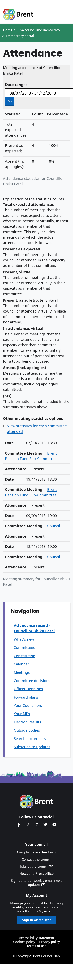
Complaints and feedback (36, 852)
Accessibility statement (36, 938)
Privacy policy (49, 942)
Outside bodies (27, 730)
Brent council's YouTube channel (54, 825)
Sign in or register (36, 920)
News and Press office (36, 873)
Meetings (22, 672)
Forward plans (26, 697)
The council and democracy (39, 30)
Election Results (27, 722)
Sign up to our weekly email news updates (36, 883)
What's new (24, 639)
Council (53, 525)
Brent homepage (36, 801)
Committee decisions (32, 680)
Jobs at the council (34, 866)
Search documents (30, 738)
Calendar (21, 664)
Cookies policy (24, 942)
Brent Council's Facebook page (19, 825)
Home (7, 30)
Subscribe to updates (32, 746)
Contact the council (36, 859)
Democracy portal (20, 36)
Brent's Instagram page (28, 825)
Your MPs (22, 713)
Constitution (24, 655)
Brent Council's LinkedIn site (36, 825)
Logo (18, 14)
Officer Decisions (28, 688)
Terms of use (36, 946)
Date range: (16, 84)
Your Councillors (28, 705)
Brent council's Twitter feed (45, 825)
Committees (24, 647)
